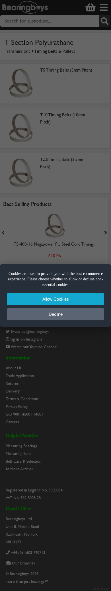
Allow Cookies (55, 299)
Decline (56, 314)
